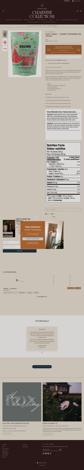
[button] (32, 234)
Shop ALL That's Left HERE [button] (32, 238)
